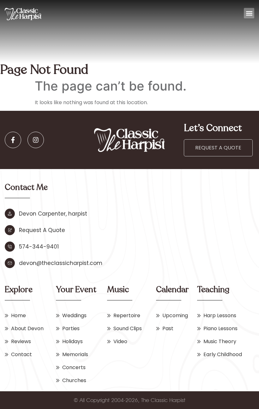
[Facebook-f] (13, 140)
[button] (249, 13)
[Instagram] (35, 140)
